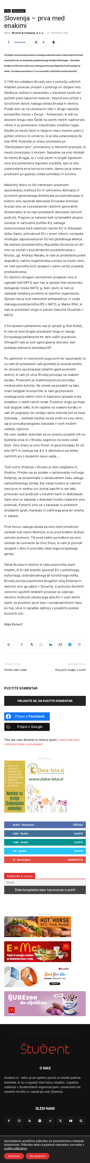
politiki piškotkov (15, 1148)
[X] (31, 644)
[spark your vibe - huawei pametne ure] (37, 989)
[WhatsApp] (41, 644)
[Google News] (81, 1121)
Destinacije (18, 10)
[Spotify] (40, 1121)
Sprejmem (14, 1156)
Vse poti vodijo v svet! (70, 670)
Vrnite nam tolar (15, 670)
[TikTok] (50, 1121)
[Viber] (79, 644)
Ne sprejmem (37, 1156)
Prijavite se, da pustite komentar (45, 701)
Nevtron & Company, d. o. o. (28, 32)
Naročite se (75, 859)
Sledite (78, 833)
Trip (7, 10)
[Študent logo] (45, 1048)
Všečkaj (78, 824)
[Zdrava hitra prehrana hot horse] (37, 939)
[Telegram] (70, 644)
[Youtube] (71, 1121)
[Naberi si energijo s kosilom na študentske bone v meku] (37, 964)
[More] (53, 42)
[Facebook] (21, 644)
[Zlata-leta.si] (35, 811)
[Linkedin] (50, 644)
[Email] (60, 644)
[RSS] (30, 1121)
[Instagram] (19, 1121)
